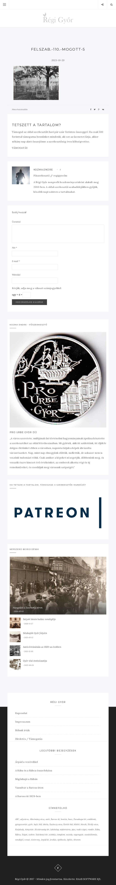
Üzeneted (16, 222)
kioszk (84, 824)
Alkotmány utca (37, 819)
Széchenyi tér (42, 834)
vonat (27, 839)
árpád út (45, 839)
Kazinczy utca (56, 824)
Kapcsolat (21, 713)
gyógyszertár (21, 824)
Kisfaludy (19, 829)
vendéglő (19, 839)
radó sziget (82, 829)
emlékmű (91, 819)
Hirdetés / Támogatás (28, 738)
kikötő (77, 824)
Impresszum (22, 721)
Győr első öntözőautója (35, 660)
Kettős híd (68, 824)
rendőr (91, 829)
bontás (64, 819)
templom (61, 834)
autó (48, 819)
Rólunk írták (22, 730)
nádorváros (65, 829)
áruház (53, 839)
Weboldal (16, 275)
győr (30, 824)
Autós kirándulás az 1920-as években (42, 646)
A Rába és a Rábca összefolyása (33, 770)
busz (70, 819)
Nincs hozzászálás (19, 109)
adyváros (24, 819)
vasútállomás (91, 834)
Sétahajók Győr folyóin (35, 633)
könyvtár (29, 829)
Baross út (55, 819)
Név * (14, 247)
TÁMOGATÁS (19, 147)
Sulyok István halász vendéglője (39, 619)
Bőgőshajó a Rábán (26, 779)
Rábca (18, 834)
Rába (97, 829)
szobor (32, 834)
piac (74, 829)
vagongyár (79, 834)
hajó (36, 824)
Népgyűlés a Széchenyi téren (27, 607)
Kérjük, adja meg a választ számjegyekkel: (37, 288)
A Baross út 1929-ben (28, 796)
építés (69, 839)
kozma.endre (43, 169)
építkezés (62, 839)
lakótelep (54, 829)
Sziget (24, 834)
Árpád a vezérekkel (26, 761)
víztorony (35, 839)
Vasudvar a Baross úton (29, 787)
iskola (45, 824)
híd (40, 824)
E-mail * (16, 261)
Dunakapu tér (80, 819)
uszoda (69, 834)
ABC (17, 819)
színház (52, 834)
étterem (77, 839)
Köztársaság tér (42, 829)
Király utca (93, 824)
